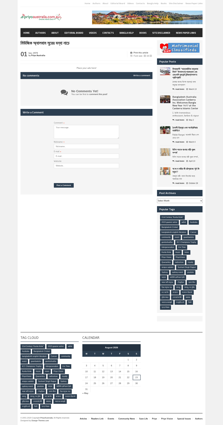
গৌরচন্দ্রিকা (180, 282)
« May (85, 393)
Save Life (143, 419)
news (186, 252)
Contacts (140, 3)
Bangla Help (153, 3)
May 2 (191, 120)
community (166, 237)
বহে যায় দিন (165, 292)
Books (164, 3)
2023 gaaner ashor (169, 222)
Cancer (193, 232)
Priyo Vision (166, 257)
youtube (190, 272)
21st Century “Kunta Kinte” (172, 217)
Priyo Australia (38, 55)
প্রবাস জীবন (191, 282)
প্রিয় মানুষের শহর (167, 287)
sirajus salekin (167, 267)
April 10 (192, 161)
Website (57, 161)
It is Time (182, 247)
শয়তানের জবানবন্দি (167, 302)
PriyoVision (180, 257)
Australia (193, 222)
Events (111, 419)
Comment (59, 123)
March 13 (193, 89)
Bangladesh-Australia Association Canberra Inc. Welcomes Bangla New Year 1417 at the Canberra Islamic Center (185, 102)
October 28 (193, 183)
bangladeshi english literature (174, 232)
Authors (96, 3)
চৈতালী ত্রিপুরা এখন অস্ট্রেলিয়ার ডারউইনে (185, 129)
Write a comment (141, 75)
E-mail (57, 151)
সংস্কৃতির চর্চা (180, 302)
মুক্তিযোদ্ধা (165, 297)
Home (87, 3)
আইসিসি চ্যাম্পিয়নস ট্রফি (177, 277)
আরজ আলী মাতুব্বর (167, 282)
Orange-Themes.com (40, 421)
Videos (130, 3)
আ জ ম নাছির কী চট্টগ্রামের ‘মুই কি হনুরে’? (185, 170)
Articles (83, 419)
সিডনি (189, 302)
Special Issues (184, 419)
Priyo (154, 419)
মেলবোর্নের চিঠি (177, 297)
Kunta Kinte (166, 252)
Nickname (59, 142)
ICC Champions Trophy (186, 242)
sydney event (177, 272)
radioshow (179, 262)
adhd (184, 222)
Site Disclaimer (176, 3)
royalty (190, 262)
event (177, 237)
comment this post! (98, 94)
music (177, 252)
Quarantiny (166, 262)
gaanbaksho (189, 237)
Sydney (165, 272)
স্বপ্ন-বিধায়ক (165, 307)
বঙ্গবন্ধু (178, 287)
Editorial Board (118, 3)
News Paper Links (194, 3)
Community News (126, 419)
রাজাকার (188, 297)
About (105, 3)
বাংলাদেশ (175, 292)
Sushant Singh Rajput (187, 267)
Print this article (140, 52)
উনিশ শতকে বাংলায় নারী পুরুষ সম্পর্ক (183, 151)
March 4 (192, 142)
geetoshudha (167, 242)
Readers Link (97, 419)
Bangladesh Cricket (170, 227)
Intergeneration (168, 247)
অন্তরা (164, 277)
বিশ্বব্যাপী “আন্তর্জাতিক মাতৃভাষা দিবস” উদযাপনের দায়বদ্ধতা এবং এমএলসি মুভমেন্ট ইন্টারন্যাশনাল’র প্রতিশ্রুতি (185, 73)
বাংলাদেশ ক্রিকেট (187, 292)
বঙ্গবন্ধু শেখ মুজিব (189, 287)
